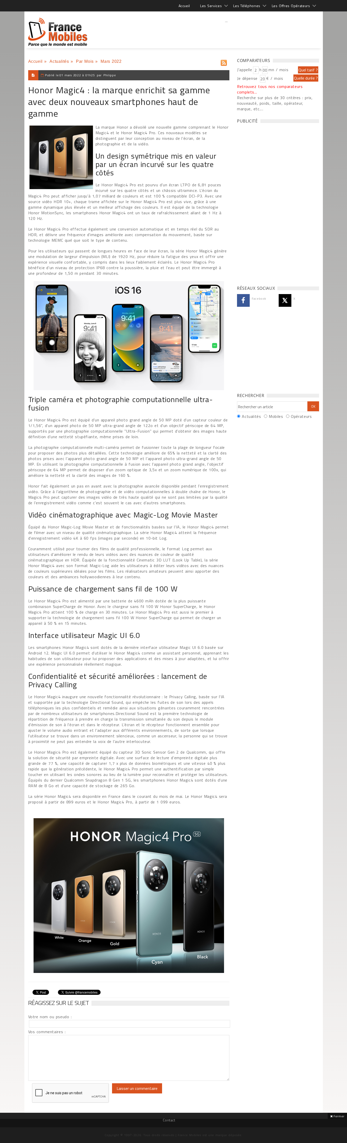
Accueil (184, 5)
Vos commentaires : (47, 1031)
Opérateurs (301, 416)
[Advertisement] (226, 31)
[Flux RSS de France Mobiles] (224, 62)
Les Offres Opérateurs (291, 5)
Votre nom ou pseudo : (50, 1016)
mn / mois (278, 69)
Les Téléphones (246, 5)
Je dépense (248, 78)
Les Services (211, 5)
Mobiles (276, 416)
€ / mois (274, 78)
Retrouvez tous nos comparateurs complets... (270, 89)
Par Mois (85, 61)
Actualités (59, 61)
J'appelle (244, 69)
